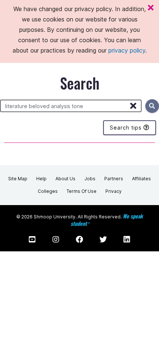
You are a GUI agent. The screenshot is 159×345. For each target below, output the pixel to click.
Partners (113, 178)
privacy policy (126, 50)
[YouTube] (32, 239)
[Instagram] (55, 239)
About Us (65, 178)
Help (41, 178)
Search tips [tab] (126, 127)
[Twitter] (103, 239)
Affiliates (141, 178)
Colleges (48, 191)
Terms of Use (82, 191)
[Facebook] (79, 239)
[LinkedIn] (126, 239)
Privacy (113, 191)
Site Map (17, 178)
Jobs (89, 178)
